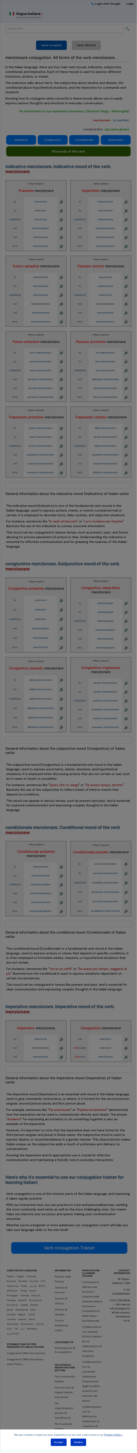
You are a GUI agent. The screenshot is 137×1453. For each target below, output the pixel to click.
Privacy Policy (113, 1435)
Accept (58, 1442)
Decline (78, 1442)
